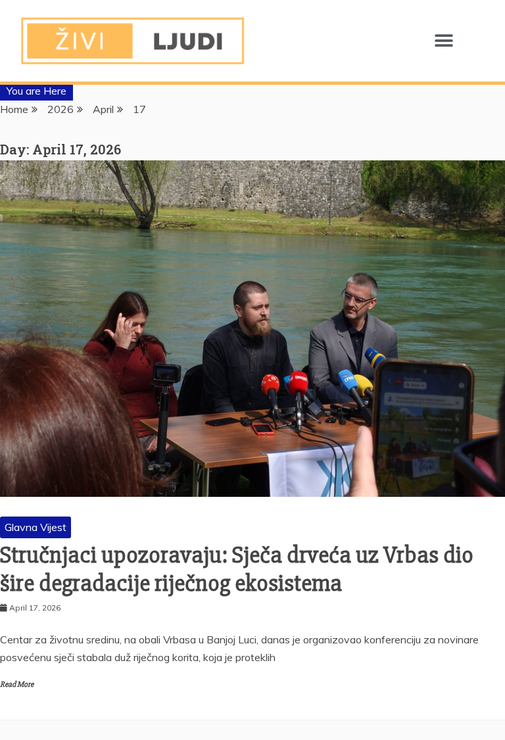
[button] (443, 41)
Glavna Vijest (35, 527)
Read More (17, 684)
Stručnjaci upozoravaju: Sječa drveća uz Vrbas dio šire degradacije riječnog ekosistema (236, 569)
